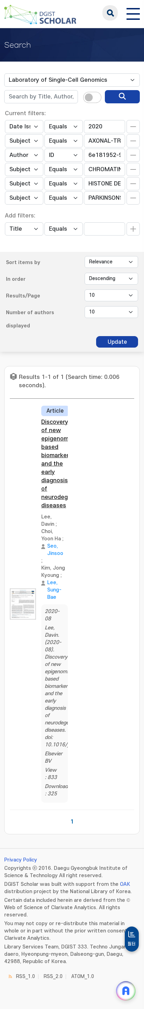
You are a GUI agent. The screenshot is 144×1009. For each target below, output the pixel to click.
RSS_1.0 (25, 976)
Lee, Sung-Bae (54, 590)
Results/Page (23, 296)
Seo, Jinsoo (55, 549)
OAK (125, 884)
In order (16, 279)
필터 (132, 944)
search (110, 13)
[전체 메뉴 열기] (133, 12)
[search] (122, 96)
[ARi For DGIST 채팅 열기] (126, 991)
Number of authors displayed (30, 319)
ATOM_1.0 (82, 976)
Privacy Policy (20, 860)
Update (117, 342)
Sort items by (23, 262)
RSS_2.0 (53, 976)
